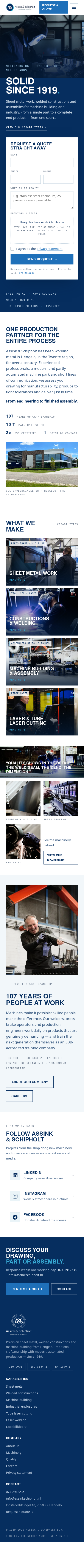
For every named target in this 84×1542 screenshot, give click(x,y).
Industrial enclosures (21, 1406)
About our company (29, 1082)
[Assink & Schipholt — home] (20, 7)
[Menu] (74, 7)
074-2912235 (26, 273)
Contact (64, 1289)
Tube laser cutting (19, 1413)
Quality (11, 1459)
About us (12, 1446)
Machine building (19, 1399)
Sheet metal (14, 1386)
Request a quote (50, 7)
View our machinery (56, 857)
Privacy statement (19, 1472)
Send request (42, 259)
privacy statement (49, 249)
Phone (47, 171)
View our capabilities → (26, 127)
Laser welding (16, 1420)
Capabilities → (16, 1426)
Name (14, 154)
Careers (19, 1096)
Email (15, 171)
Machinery (13, 1452)
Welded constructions (22, 1393)
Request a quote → (20, 1511)
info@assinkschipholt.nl (25, 1275)
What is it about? (25, 188)
